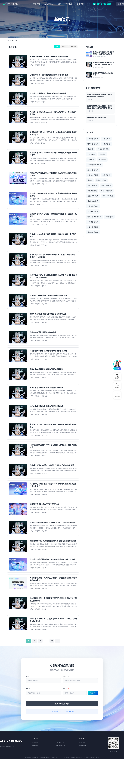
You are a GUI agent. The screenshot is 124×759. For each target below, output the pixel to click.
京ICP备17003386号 (63, 757)
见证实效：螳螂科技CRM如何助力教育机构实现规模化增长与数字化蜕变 (103, 63)
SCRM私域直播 (92, 211)
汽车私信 (68, 4)
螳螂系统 (102, 154)
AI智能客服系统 (103, 149)
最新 (57, 46)
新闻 (59, 4)
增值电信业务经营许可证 (50, 757)
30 (52, 641)
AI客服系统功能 (92, 206)
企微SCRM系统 (92, 196)
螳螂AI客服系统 (92, 144)
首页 (8, 40)
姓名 (28, 676)
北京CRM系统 (92, 185)
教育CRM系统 (106, 185)
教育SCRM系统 (107, 196)
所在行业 (66, 676)
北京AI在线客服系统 (94, 217)
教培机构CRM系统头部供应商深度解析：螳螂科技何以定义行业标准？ (103, 53)
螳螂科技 (36, 4)
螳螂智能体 (82, 745)
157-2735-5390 (11, 740)
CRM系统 (90, 159)
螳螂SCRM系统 (92, 201)
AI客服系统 (106, 139)
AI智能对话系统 (92, 175)
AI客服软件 (106, 175)
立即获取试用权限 (62, 704)
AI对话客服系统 (92, 222)
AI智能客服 (91, 154)
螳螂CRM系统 (101, 180)
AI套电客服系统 (92, 227)
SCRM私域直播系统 (94, 165)
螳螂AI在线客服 (92, 232)
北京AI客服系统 (92, 170)
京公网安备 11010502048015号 (34, 757)
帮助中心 (64, 46)
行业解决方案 (60, 742)
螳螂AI (89, 180)
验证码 (66, 689)
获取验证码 (93, 693)
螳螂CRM (82, 742)
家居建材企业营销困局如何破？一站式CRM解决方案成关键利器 (99, 95)
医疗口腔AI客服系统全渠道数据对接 (103, 74)
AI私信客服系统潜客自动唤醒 (96, 117)
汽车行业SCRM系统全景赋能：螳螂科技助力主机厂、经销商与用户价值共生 (99, 107)
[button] (117, 365)
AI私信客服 (48, 4)
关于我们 (80, 4)
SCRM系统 (102, 159)
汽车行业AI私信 (60, 745)
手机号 (28, 689)
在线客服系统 (92, 191)
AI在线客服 (106, 144)
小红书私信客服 (106, 191)
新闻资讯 (73, 46)
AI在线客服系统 (92, 139)
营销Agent (109, 217)
